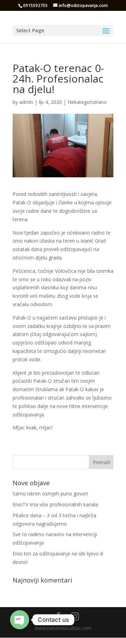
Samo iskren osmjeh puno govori (50, 493)
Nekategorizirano (87, 102)
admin (26, 102)
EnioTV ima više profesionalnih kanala (55, 504)
